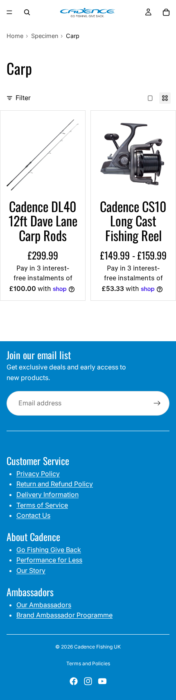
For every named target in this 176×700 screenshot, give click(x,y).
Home (15, 35)
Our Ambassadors (43, 605)
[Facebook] (74, 681)
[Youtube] (102, 681)
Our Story (30, 570)
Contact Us (33, 515)
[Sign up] (157, 403)
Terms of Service (42, 505)
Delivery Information (47, 494)
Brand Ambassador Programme (64, 615)
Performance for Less (49, 560)
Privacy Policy (38, 474)
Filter (23, 98)
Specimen (44, 35)
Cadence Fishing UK (97, 647)
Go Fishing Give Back (48, 550)
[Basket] (166, 12)
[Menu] (9, 12)
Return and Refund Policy (54, 484)
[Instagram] (88, 681)
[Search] (27, 12)
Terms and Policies (88, 663)
